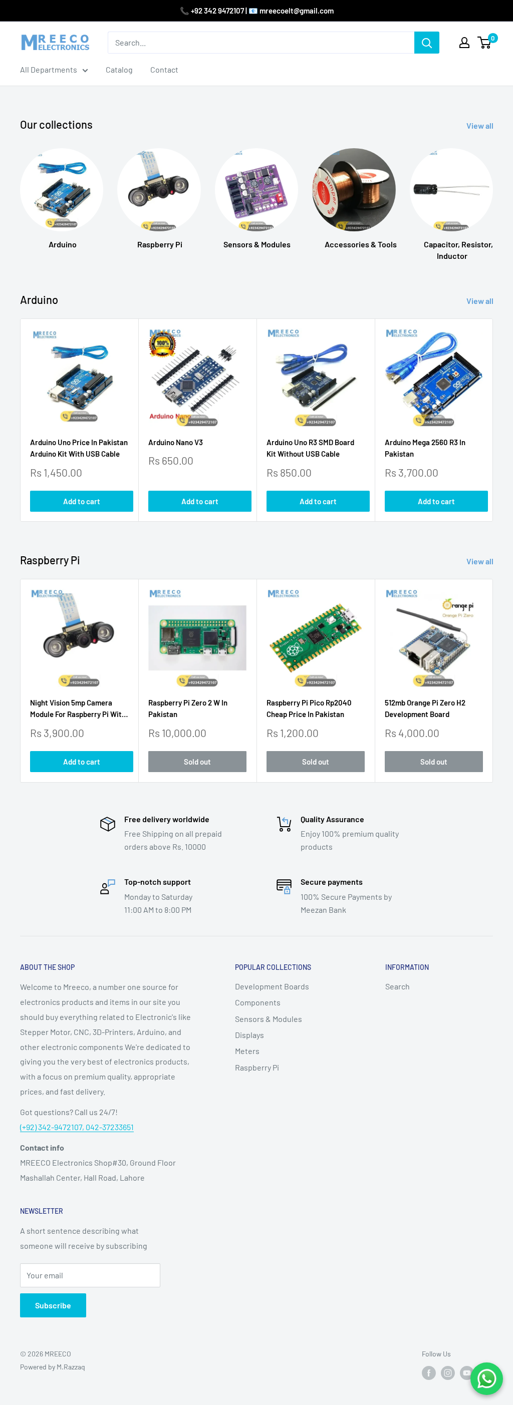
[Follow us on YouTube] (467, 1373)
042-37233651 (110, 1127)
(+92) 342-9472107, (53, 1127)
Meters (247, 1051)
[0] (484, 43)
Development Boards (272, 986)
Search (397, 986)
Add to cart (81, 501)
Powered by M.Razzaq (52, 1366)
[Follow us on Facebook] (429, 1373)
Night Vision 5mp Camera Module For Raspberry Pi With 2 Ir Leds (78, 709)
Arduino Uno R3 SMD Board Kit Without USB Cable (310, 448)
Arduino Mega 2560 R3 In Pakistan (425, 448)
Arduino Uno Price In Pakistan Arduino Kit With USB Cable (79, 448)
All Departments (48, 69)
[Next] (492, 194)
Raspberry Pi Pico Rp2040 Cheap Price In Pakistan (309, 708)
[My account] (464, 42)
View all (480, 125)
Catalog (119, 69)
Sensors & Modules (268, 1018)
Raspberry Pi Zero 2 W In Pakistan (187, 708)
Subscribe (53, 1305)
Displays (249, 1034)
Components (258, 1002)
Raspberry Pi (257, 1067)
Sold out (197, 762)
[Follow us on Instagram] (448, 1373)
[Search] (426, 43)
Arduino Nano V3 (175, 442)
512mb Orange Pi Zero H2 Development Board (425, 708)
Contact (164, 69)
